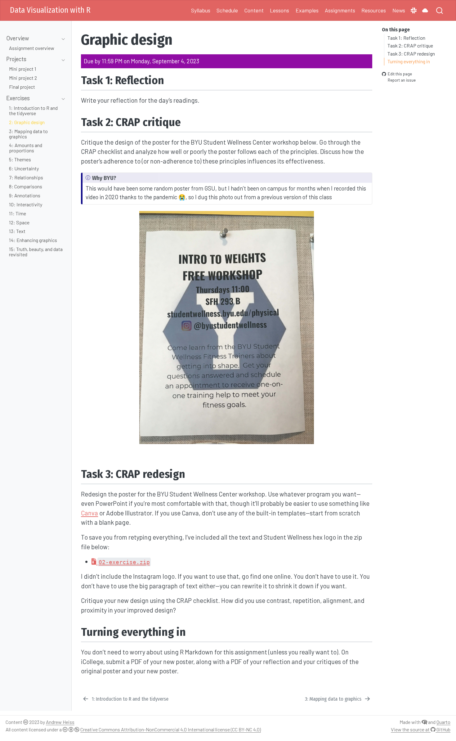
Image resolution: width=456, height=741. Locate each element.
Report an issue (402, 80)
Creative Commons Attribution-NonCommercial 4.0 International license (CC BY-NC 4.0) (170, 729)
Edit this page (400, 73)
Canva (89, 513)
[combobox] (440, 10)
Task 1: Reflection (406, 37)
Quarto (443, 722)
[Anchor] (172, 79)
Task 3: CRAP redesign (411, 53)
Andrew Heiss (60, 722)
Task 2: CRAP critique (410, 45)
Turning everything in (408, 61)
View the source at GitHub (420, 729)
